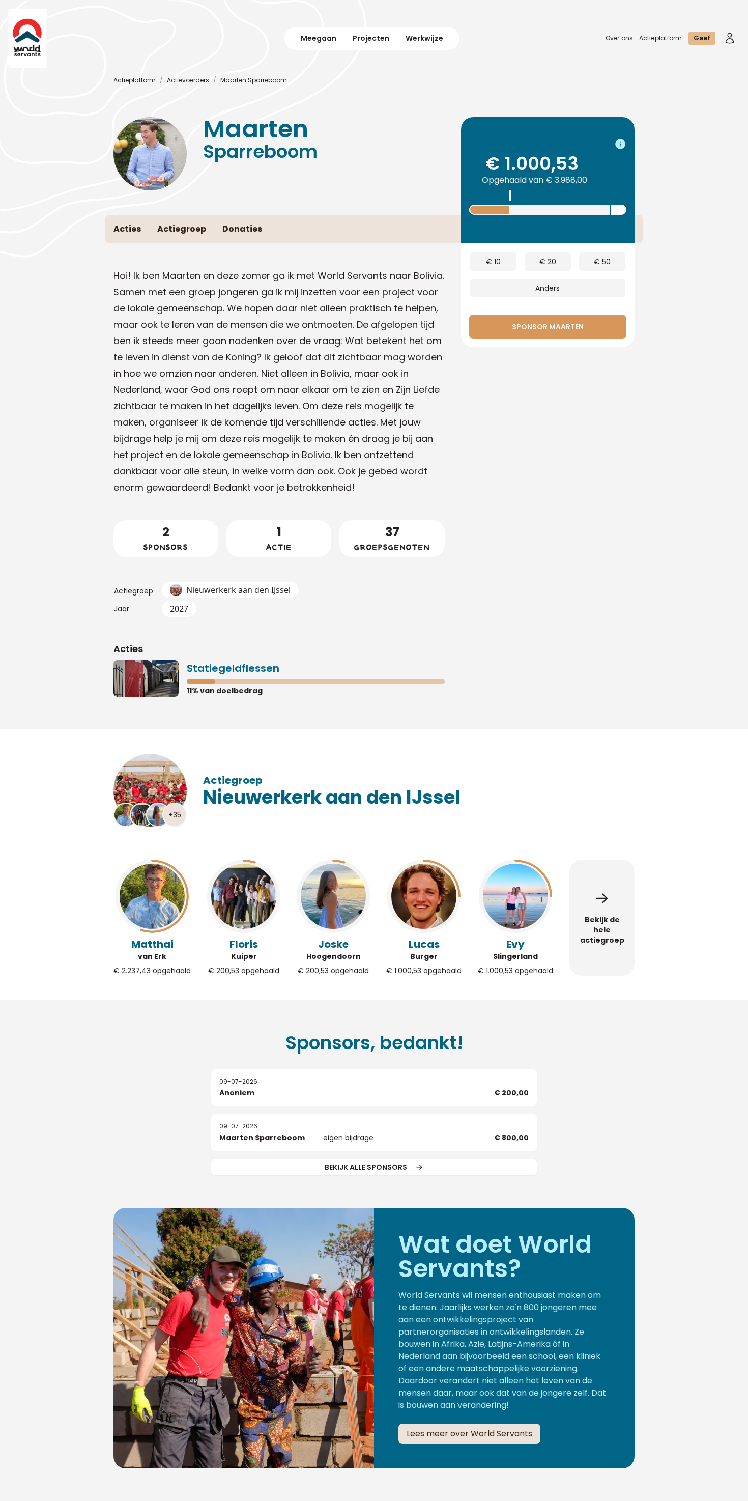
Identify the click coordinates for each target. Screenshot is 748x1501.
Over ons (619, 38)
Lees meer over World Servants (469, 1433)
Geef (702, 38)
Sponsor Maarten (548, 327)
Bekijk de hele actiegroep (602, 930)
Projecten (371, 38)
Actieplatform (660, 38)
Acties (128, 648)
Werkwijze (424, 38)
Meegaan (318, 38)
